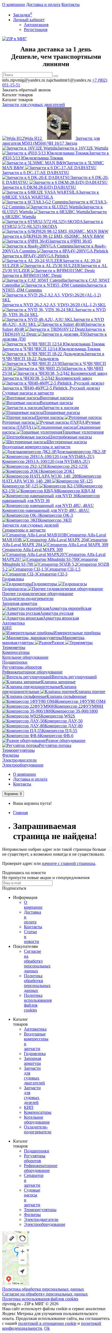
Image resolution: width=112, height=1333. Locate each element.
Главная (20, 812)
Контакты (70, 4)
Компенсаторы (16, 652)
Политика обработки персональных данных (37, 983)
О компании (13, 4)
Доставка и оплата (43, 4)
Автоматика (13, 623)
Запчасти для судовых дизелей (30, 525)
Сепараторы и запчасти (24, 530)
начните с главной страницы (68, 863)
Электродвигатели (19, 760)
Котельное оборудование (25, 657)
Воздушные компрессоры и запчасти (36, 446)
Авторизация (36, 24)
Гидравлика (13, 579)
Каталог (17, 99)
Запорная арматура (19, 603)
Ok (47, 1328)
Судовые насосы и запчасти (28, 393)
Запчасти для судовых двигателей (33, 104)
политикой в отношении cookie (47, 1323)
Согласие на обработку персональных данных (37, 961)
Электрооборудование (22, 765)
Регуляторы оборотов (22, 667)
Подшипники (14, 662)
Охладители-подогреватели (28, 598)
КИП (7, 628)
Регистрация (35, 29)
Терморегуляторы (18, 750)
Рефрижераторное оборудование (32, 672)
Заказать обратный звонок (26, 90)
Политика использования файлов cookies (40, 1299)
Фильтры (10, 755)
